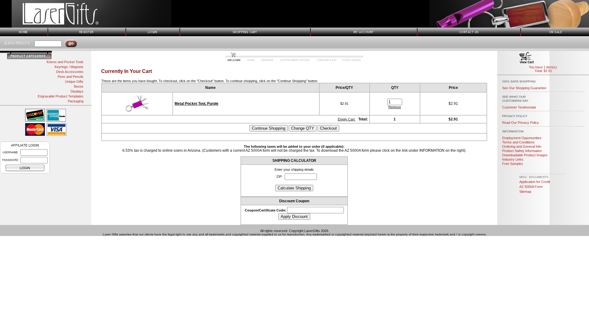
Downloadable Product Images (525, 155)
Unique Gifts (74, 81)
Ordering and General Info (521, 146)
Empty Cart (347, 119)
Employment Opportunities (521, 138)
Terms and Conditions (518, 142)
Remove (394, 107)
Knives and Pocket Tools (65, 62)
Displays (77, 91)
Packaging (75, 101)
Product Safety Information (522, 151)
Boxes (78, 86)
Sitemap (525, 191)
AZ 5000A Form (531, 186)
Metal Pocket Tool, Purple (196, 103)
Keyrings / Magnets (69, 67)
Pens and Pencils (70, 76)
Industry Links (512, 159)
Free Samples (512, 164)
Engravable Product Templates (60, 96)
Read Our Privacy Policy (520, 122)
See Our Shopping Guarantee (524, 88)
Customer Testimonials (519, 107)
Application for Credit (534, 182)
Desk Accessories (69, 72)
